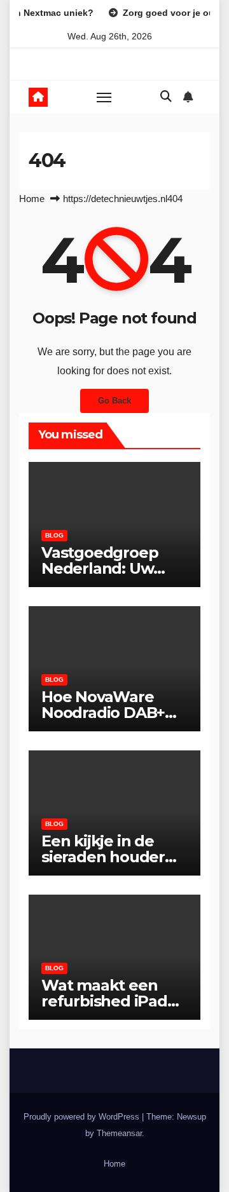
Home (32, 198)
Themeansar (119, 1133)
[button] (166, 96)
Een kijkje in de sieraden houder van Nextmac (103, 857)
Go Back (114, 400)
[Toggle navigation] (104, 97)
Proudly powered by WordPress (83, 1116)
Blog (54, 535)
